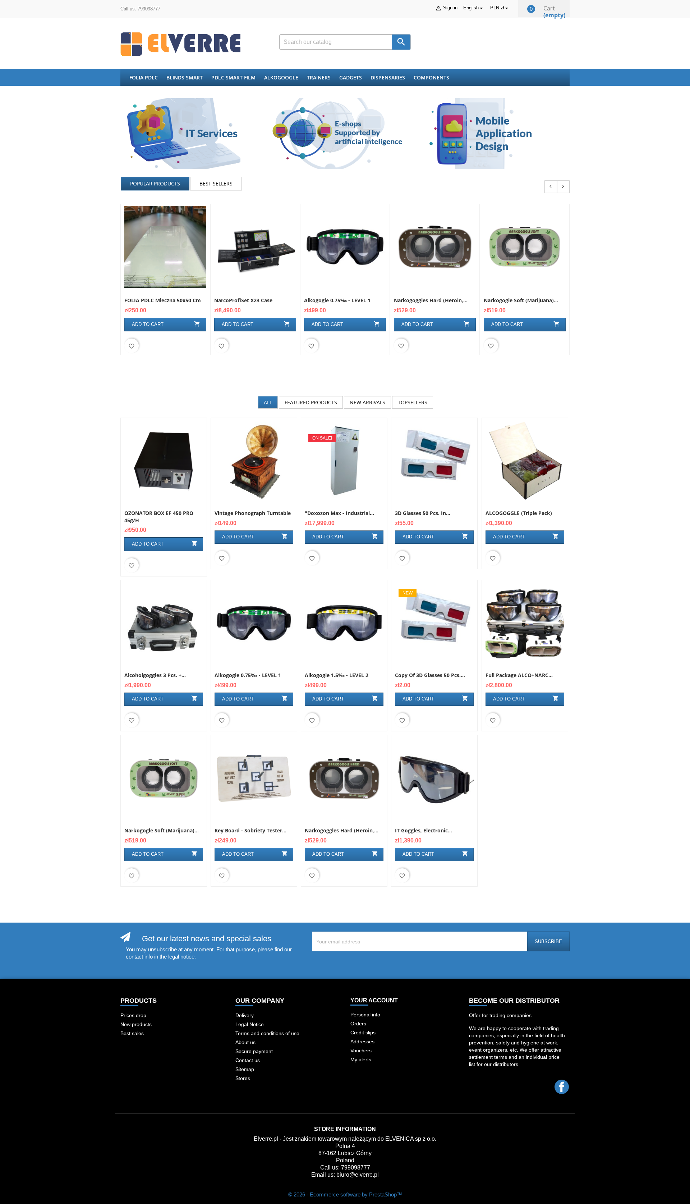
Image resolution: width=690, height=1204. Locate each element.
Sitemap (244, 1069)
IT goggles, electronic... (423, 830)
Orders (358, 1023)
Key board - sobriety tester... (250, 830)
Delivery (244, 1015)
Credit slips (363, 1032)
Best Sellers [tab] (216, 183)
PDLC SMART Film (233, 77)
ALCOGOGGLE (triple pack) (519, 513)
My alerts (360, 1059)
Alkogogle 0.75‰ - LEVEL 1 (337, 300)
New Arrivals (367, 402)
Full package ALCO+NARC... (519, 675)
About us (245, 1042)
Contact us (247, 1060)
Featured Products (311, 402)
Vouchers (361, 1050)
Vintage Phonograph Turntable (253, 513)
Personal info (365, 1014)
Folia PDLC (143, 77)
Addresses (362, 1041)
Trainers (319, 77)
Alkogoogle (281, 77)
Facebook (562, 1087)
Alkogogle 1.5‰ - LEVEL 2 (336, 675)
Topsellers (412, 402)
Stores (242, 1078)
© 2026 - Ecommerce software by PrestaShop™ (345, 1194)
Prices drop (133, 1015)
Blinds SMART (184, 77)
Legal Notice (249, 1024)
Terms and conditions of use (267, 1033)
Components (431, 77)
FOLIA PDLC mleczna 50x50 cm (162, 300)
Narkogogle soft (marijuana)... (521, 300)
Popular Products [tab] (155, 183)
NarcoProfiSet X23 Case (243, 300)
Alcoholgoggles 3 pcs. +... (155, 675)
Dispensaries (388, 77)
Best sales (132, 1033)
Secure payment (254, 1051)
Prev (550, 186)
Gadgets (350, 77)
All (268, 402)
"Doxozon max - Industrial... (339, 513)
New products (136, 1024)
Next (563, 186)
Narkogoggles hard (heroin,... (431, 300)
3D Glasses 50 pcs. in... (422, 513)
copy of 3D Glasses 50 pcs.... (430, 675)
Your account (374, 1000)
